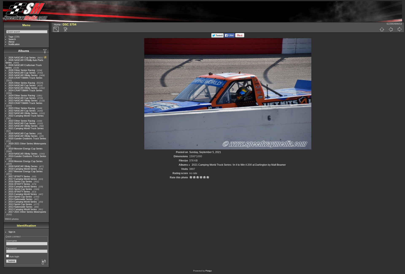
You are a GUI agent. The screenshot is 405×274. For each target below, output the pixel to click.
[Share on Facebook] (229, 36)
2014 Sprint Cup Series (20, 196)
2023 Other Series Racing (21, 108)
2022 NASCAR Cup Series (22, 110)
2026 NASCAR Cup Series (22, 57)
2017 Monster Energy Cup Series (25, 171)
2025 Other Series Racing (21, 83)
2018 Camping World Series (22, 169)
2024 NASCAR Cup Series (22, 85)
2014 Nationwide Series (20, 199)
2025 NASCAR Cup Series (22, 72)
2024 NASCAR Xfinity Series (23, 88)
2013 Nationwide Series (20, 207)
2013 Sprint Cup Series (20, 204)
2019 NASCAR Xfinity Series (23, 153)
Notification (14, 44)
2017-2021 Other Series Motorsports (27, 212)
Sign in (11, 232)
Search (12, 39)
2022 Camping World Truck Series (26, 115)
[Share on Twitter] (217, 36)
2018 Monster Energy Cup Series (25, 161)
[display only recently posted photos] (45, 51)
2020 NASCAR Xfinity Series (23, 136)
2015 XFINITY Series (19, 191)
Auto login (14, 256)
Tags (11, 36)
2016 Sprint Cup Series (20, 181)
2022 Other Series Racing (21, 121)
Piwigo (208, 271)
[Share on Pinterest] (239, 36)
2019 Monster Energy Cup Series (25, 148)
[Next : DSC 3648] (399, 29)
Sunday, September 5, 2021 (205, 152)
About (11, 41)
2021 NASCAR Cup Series (22, 123)
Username (11, 240)
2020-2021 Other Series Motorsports (27, 143)
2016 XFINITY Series (19, 184)
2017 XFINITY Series (19, 176)
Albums (23, 50)
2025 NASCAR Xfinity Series (23, 75)
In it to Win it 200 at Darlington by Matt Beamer (259, 164)
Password (11, 248)
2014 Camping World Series (22, 201)
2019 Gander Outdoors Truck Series (27, 156)
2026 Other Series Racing (21, 70)
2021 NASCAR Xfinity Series (23, 126)
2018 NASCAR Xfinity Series (23, 166)
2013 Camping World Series (22, 209)
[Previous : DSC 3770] (390, 29)
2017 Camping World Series (22, 179)
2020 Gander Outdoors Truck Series (27, 138)
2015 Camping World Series (22, 194)
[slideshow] (65, 29)
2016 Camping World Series (22, 186)
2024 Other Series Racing (21, 95)
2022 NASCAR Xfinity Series (23, 113)
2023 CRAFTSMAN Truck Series (25, 103)
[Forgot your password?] (43, 262)
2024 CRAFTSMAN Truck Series (25, 90)
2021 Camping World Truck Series (26, 128)
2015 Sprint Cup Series (20, 189)
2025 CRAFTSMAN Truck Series (25, 78)
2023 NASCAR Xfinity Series (23, 100)
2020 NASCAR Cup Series (22, 133)
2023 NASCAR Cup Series (22, 98)
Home (57, 24)
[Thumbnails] (381, 29)
